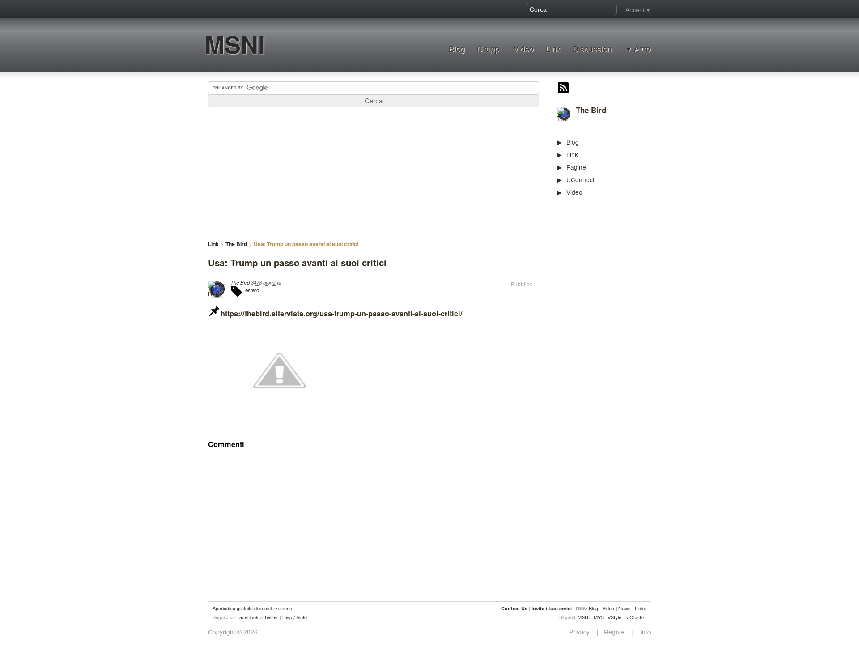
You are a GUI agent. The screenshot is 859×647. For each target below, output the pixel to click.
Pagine (576, 166)
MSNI (234, 44)
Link (553, 48)
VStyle (614, 617)
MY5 (599, 617)
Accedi (634, 9)
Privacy (582, 632)
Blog (457, 48)
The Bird (591, 110)
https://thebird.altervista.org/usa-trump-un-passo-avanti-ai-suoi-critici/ (342, 313)
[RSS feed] (563, 88)
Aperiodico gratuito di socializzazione (252, 608)
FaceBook (247, 617)
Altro (642, 48)
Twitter (271, 617)
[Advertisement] (624, 343)
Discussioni (593, 48)
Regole (614, 632)
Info (643, 632)
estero (252, 290)
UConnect (580, 179)
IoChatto (634, 617)
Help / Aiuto (294, 617)
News (624, 608)
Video (523, 48)
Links (640, 608)
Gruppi (489, 48)
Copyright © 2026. (233, 632)
